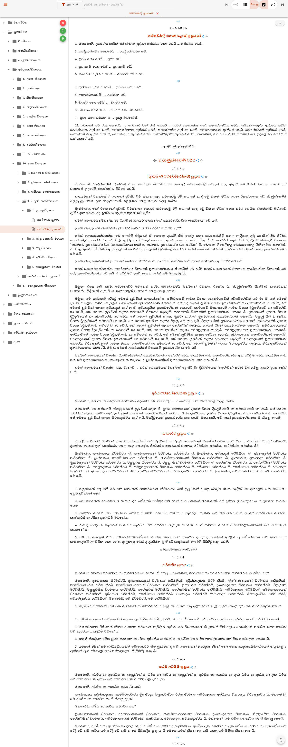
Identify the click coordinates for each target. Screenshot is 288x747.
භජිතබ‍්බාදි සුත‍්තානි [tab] (141, 13)
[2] (245, 4)
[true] (273, 4)
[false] (263, 4)
